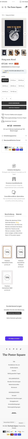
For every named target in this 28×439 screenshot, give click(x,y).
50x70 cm (21, 86)
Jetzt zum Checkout (14, 107)
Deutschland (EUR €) (9, 422)
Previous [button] (3, 33)
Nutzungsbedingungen (14, 407)
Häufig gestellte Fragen (14, 373)
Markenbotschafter (14, 384)
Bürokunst (14, 387)
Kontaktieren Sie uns (14, 365)
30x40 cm (21, 80)
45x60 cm (13, 86)
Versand (14, 395)
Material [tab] (18, 214)
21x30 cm (13, 80)
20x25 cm (5, 80)
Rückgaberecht (14, 401)
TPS (3, 15)
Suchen (14, 370)
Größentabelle (14, 367)
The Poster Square (13, 426)
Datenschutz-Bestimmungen (14, 398)
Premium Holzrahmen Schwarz (20, 262)
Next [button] (25, 33)
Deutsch (21, 423)
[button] (5, 67)
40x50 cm (5, 86)
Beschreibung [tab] (9, 214)
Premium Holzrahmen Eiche (7, 261)
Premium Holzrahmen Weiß (7, 287)
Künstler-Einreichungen (14, 381)
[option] (14, 33)
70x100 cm (13, 91)
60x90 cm (5, 91)
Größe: (3, 76)
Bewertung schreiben (14, 313)
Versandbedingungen (14, 404)
